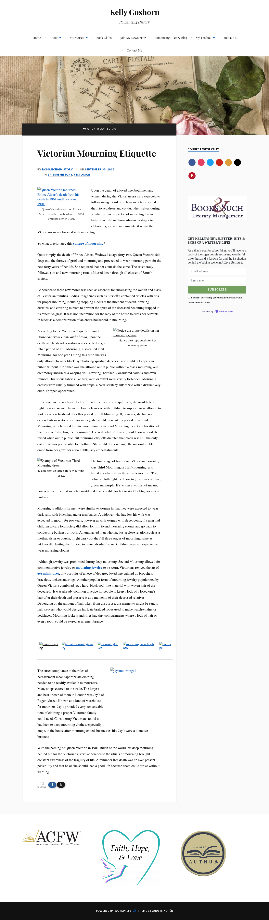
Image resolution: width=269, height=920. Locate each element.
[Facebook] (191, 162)
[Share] (52, 785)
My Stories (77, 38)
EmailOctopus (226, 312)
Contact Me (134, 50)
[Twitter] (210, 162)
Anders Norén (162, 911)
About (54, 38)
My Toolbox (203, 38)
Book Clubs (104, 38)
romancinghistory (57, 169)
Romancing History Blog (170, 38)
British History (60, 174)
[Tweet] (61, 785)
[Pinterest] (219, 162)
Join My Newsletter (133, 38)
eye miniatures (48, 573)
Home (37, 38)
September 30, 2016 (99, 169)
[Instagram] (201, 162)
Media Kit (230, 38)
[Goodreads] (228, 162)
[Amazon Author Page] (237, 162)
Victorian (82, 174)
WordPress (123, 911)
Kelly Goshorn (134, 12)
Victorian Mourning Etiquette (96, 153)
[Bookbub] (191, 175)
